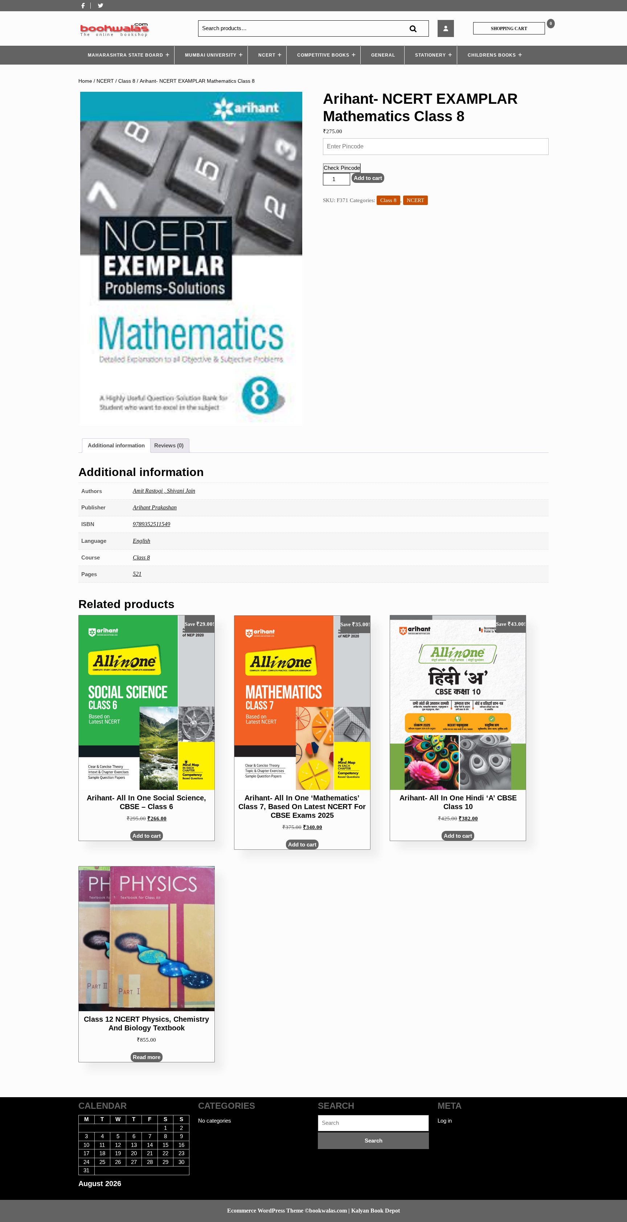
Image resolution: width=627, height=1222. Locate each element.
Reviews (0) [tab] (169, 445)
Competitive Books (323, 55)
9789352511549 (151, 524)
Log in (445, 1121)
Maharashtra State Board (125, 55)
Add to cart (368, 178)
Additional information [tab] (116, 445)
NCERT (266, 55)
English (141, 541)
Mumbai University (211, 55)
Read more (146, 1057)
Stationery (430, 55)
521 (137, 574)
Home (85, 81)
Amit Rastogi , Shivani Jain (164, 491)
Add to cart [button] (146, 836)
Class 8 (126, 81)
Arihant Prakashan (155, 507)
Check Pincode (342, 168)
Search (412, 28)
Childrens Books (492, 55)
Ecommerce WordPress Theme (265, 1210)
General (383, 55)
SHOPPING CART (509, 28)
